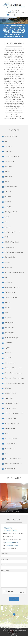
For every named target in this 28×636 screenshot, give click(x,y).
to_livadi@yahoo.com (11, 542)
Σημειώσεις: (5, 571)
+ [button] (2, 607)
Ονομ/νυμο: (5, 553)
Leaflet (1, 624)
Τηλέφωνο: (4, 559)
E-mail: (3, 565)
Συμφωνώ (14, 634)
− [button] (2, 609)
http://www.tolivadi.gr (11, 545)
